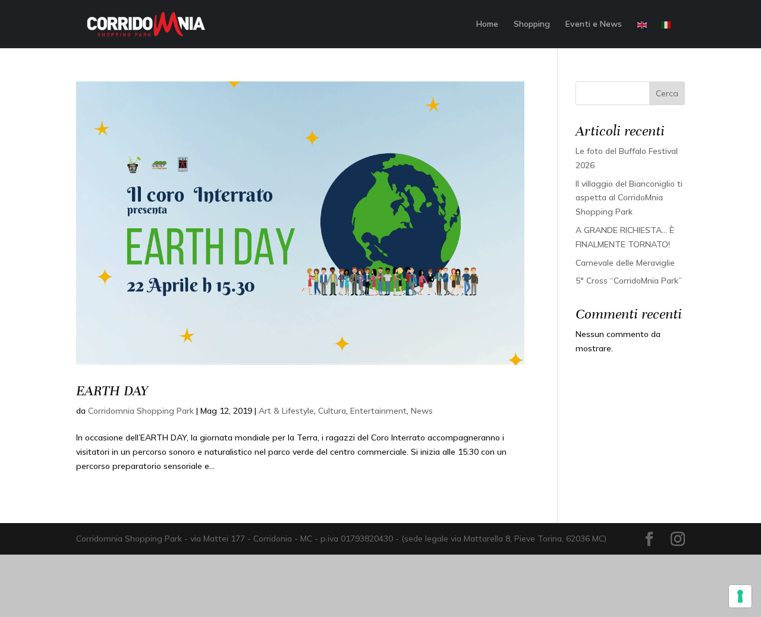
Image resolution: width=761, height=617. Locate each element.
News (422, 410)
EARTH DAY (112, 390)
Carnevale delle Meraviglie (625, 262)
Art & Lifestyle (286, 410)
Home (487, 24)
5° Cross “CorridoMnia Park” (629, 280)
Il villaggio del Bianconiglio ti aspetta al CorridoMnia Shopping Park (629, 198)
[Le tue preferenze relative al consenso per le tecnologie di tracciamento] (740, 596)
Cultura (332, 410)
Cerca (667, 93)
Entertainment (378, 410)
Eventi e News (593, 24)
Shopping (532, 24)
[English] (642, 34)
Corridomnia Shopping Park (141, 410)
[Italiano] (666, 34)
